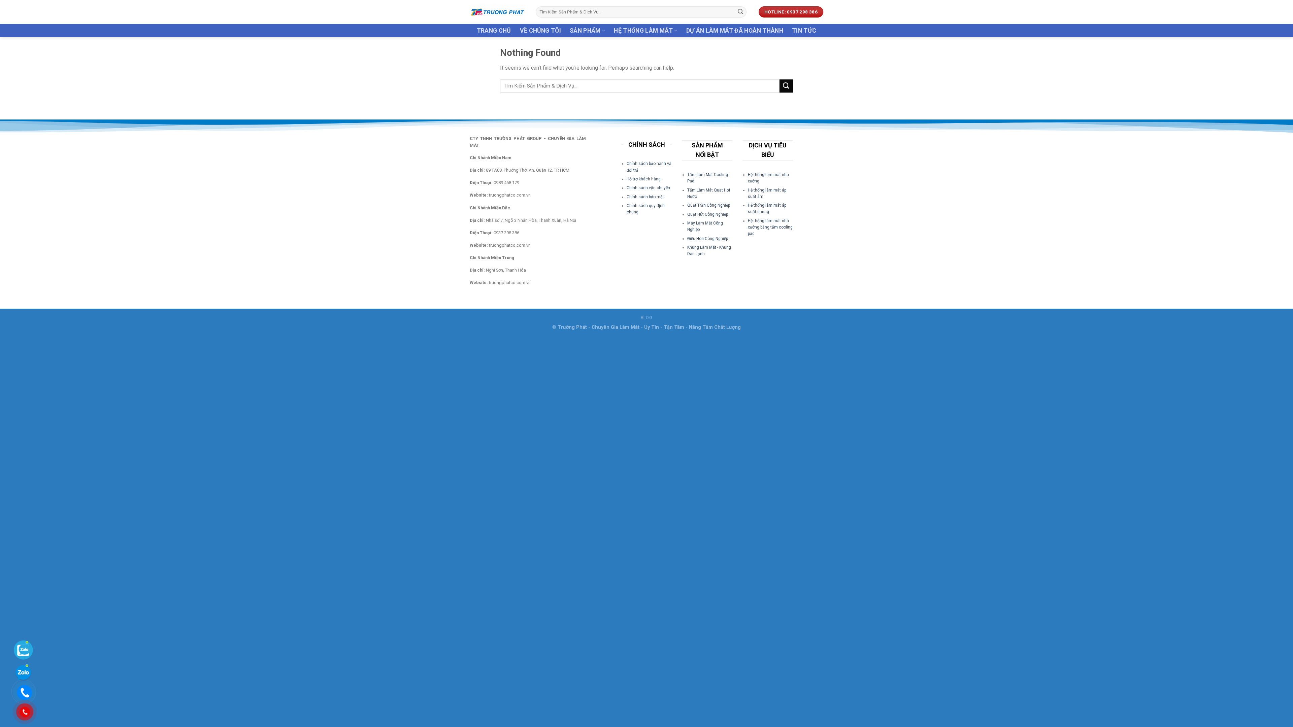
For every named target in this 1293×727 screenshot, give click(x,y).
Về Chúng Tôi (540, 30)
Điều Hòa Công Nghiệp (707, 238)
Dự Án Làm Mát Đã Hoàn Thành (735, 30)
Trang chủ (494, 30)
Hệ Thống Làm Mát (643, 30)
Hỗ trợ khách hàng (644, 179)
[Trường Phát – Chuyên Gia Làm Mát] (498, 12)
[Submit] (740, 12)
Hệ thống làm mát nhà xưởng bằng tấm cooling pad (770, 227)
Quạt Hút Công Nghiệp (707, 214)
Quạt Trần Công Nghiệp (708, 205)
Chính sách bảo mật (645, 197)
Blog (646, 317)
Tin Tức (804, 30)
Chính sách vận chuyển (648, 187)
